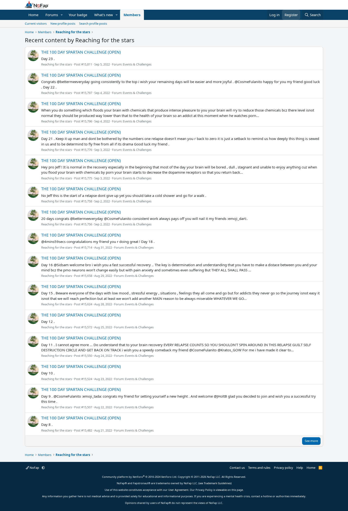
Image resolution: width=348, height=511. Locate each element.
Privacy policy (283, 467)
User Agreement (178, 490)
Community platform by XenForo (139, 476)
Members (132, 14)
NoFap (34, 467)
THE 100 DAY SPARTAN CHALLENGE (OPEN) (81, 52)
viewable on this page (229, 490)
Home (33, 14)
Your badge (78, 14)
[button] (61, 15)
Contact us (237, 467)
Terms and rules (259, 467)
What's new (103, 14)
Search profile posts (93, 23)
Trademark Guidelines (217, 483)
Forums (51, 14)
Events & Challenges (137, 64)
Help (299, 467)
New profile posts (62, 23)
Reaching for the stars (56, 64)
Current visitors (36, 23)
